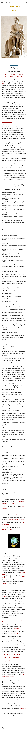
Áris (3, 82)
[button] (2, 2)
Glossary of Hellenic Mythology (16, 519)
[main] (14, 8)
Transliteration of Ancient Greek (14, 232)
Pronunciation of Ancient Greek (12, 654)
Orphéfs (4, 583)
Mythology (16, 514)
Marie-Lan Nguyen (9, 62)
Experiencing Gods (6, 529)
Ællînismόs (4, 83)
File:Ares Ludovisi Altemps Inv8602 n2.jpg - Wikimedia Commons (17, 64)
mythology (4, 596)
